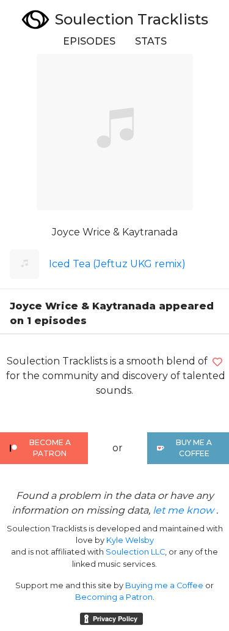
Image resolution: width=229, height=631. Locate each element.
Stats (151, 41)
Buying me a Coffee (164, 585)
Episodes (89, 41)
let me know (183, 510)
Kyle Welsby (130, 540)
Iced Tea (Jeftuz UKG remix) (117, 264)
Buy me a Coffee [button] (194, 448)
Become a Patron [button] (50, 448)
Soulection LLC (135, 551)
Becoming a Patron (114, 597)
